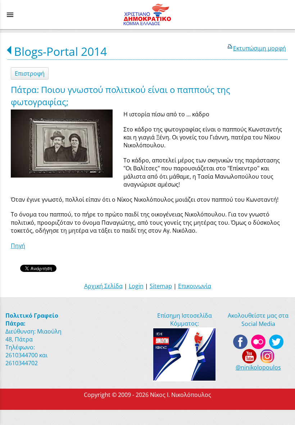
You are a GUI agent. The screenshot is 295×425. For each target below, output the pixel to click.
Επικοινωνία (194, 286)
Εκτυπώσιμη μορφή (259, 48)
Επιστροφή (30, 73)
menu (10, 14)
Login (136, 286)
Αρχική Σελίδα (103, 286)
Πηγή (18, 246)
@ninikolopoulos (258, 367)
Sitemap (161, 286)
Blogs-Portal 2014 (60, 51)
